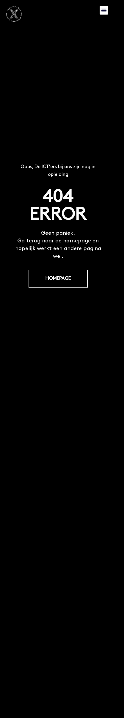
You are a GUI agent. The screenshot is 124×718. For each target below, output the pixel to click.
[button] (104, 10)
